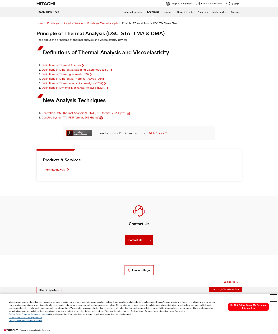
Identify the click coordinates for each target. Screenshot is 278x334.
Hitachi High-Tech (49, 290)
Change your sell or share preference (25, 317)
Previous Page (141, 270)
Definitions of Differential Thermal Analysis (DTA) (73, 78)
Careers (235, 12)
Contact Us (135, 240)
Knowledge (153, 12)
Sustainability (219, 12)
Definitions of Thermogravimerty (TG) (65, 74)
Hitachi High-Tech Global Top (225, 289)
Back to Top (229, 282)
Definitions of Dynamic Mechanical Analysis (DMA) (74, 87)
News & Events (185, 12)
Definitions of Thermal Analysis (61, 65)
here (129, 305)
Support (168, 12)
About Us (203, 12)
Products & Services (131, 12)
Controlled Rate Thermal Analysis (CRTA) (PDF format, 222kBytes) (84, 113)
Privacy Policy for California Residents (25, 320)
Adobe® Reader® (158, 133)
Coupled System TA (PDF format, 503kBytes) (70, 117)
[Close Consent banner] (273, 298)
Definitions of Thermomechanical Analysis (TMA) (72, 83)
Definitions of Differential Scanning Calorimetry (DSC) (75, 69)
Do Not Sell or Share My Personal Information (29, 314)
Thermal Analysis (54, 169)
